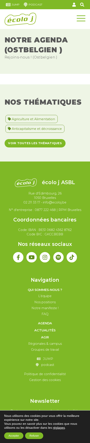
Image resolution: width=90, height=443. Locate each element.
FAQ (45, 314)
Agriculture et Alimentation (33, 119)
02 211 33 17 (31, 202)
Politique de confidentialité (45, 374)
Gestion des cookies (45, 380)
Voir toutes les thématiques (35, 143)
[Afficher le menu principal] (81, 18)
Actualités (44, 330)
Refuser (34, 435)
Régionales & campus (45, 344)
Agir (45, 337)
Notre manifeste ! (45, 308)
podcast (35, 4)
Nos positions (45, 302)
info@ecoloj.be (54, 202)
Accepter (14, 435)
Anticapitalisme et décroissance (36, 129)
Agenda (45, 323)
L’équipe (45, 296)
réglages (59, 427)
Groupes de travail (45, 350)
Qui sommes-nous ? (45, 290)
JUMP (15, 4)
